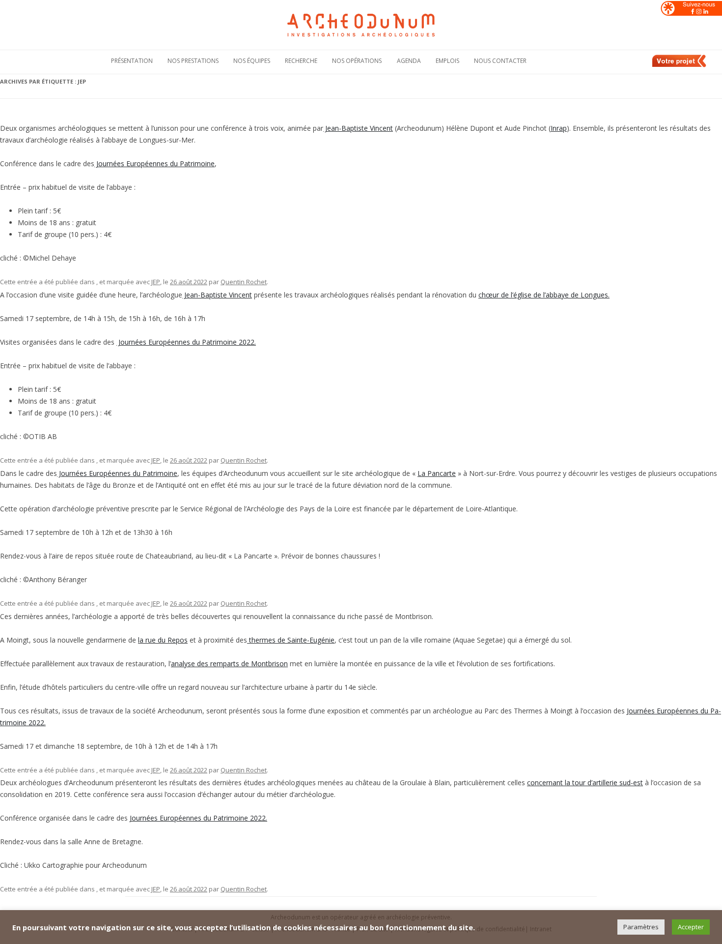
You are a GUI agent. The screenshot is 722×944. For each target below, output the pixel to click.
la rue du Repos (163, 640)
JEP (155, 281)
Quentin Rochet (244, 281)
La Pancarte (436, 473)
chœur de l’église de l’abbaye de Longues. (544, 294)
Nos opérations (357, 61)
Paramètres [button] (641, 926)
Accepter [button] (691, 926)
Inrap (559, 128)
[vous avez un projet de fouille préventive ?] (679, 65)
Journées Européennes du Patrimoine (154, 163)
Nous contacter (500, 61)
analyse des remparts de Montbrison (229, 663)
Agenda (409, 61)
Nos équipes (251, 61)
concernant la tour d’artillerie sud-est (585, 782)
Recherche (301, 61)
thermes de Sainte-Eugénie (290, 640)
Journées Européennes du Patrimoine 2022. (186, 342)
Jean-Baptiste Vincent (358, 128)
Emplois (447, 61)
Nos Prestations (193, 61)
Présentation (132, 61)
